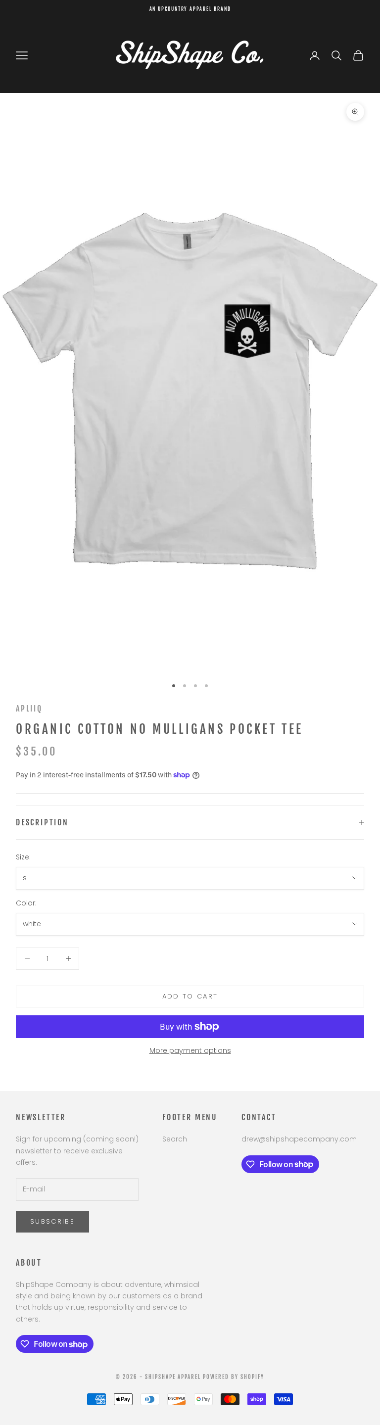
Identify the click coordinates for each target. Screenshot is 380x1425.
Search (174, 1139)
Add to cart (190, 996)
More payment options (190, 1050)
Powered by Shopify (233, 1377)
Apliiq (29, 708)
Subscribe (52, 1221)
